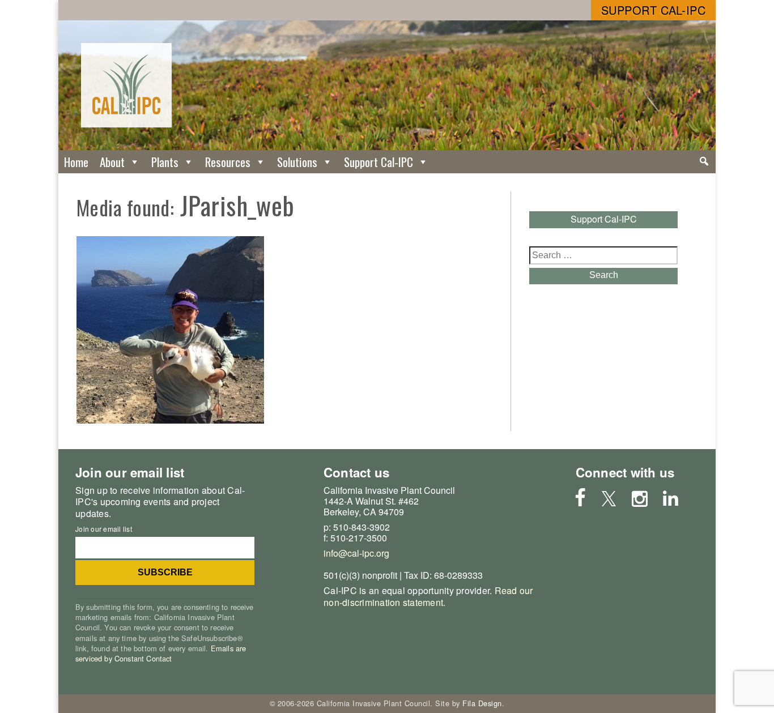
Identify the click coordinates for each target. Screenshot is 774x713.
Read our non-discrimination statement (428, 596)
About (112, 161)
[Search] (704, 161)
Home (76, 161)
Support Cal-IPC (653, 10)
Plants (164, 161)
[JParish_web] (170, 419)
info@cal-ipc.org (356, 553)
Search (603, 275)
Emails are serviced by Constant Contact (160, 653)
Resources (227, 161)
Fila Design (482, 703)
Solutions (297, 161)
